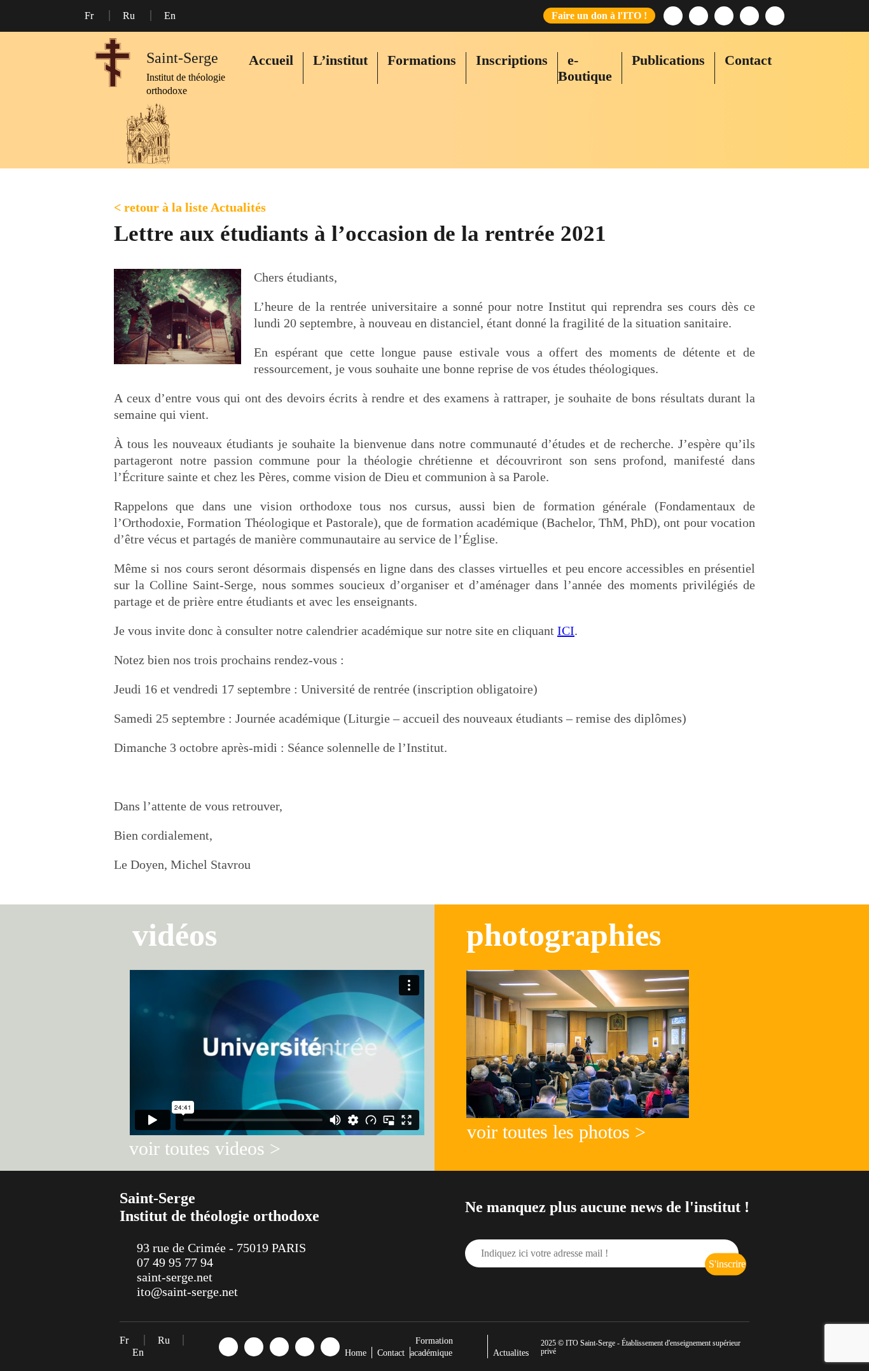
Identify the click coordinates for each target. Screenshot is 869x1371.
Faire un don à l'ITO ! (599, 15)
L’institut (340, 60)
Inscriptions (512, 60)
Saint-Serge (182, 58)
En (170, 15)
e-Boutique (585, 68)
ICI (565, 631)
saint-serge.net (174, 1277)
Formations (421, 60)
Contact (748, 60)
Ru (130, 15)
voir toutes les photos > (556, 1131)
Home (355, 1353)
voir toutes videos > (205, 1148)
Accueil (271, 60)
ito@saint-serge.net (187, 1292)
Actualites (511, 1353)
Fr (90, 15)
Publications (668, 60)
